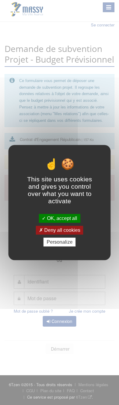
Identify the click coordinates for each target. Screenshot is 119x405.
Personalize (60, 242)
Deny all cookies (61, 230)
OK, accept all (61, 218)
